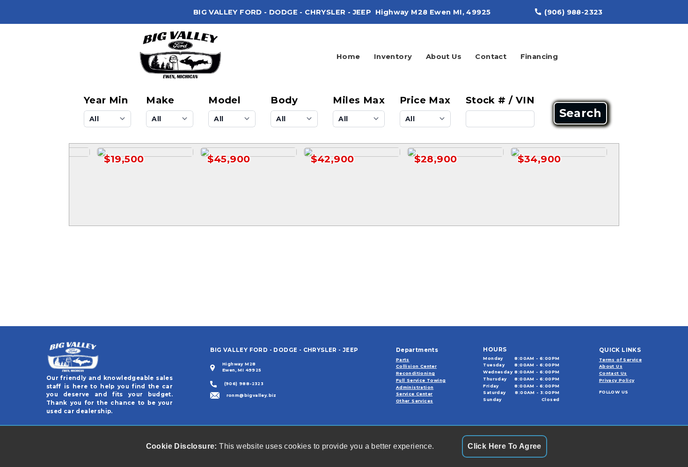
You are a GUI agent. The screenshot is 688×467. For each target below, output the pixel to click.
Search (580, 113)
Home (348, 56)
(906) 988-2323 (573, 12)
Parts (403, 359)
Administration (415, 387)
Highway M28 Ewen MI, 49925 (432, 12)
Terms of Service (620, 359)
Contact (490, 56)
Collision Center (416, 366)
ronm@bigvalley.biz (252, 395)
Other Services (414, 400)
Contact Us (613, 373)
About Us (443, 56)
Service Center (414, 393)
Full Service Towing (421, 380)
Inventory (393, 56)
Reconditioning (415, 373)
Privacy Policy (617, 380)
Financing (539, 56)
